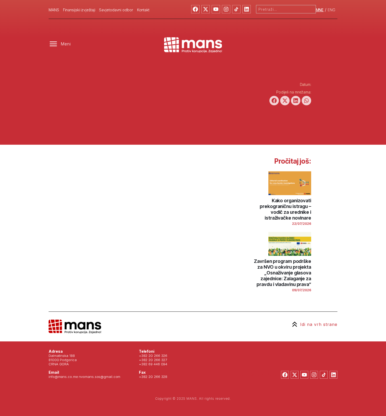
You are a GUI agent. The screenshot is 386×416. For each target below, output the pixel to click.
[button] (274, 100)
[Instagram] (226, 9)
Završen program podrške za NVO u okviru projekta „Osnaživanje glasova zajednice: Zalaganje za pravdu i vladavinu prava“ (282, 272)
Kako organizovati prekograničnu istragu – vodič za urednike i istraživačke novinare (285, 209)
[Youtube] (216, 9)
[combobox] (286, 9)
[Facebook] (195, 9)
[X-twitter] (206, 9)
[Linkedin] (247, 9)
